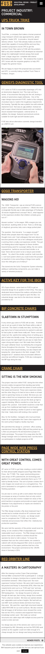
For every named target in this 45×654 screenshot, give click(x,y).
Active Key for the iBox (21, 280)
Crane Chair (12, 368)
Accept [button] (25, 651)
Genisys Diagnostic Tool (22, 82)
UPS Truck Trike (15, 20)
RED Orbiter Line (16, 559)
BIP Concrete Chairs (19, 308)
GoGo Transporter (18, 191)
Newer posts (33, 641)
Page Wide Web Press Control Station (19, 449)
